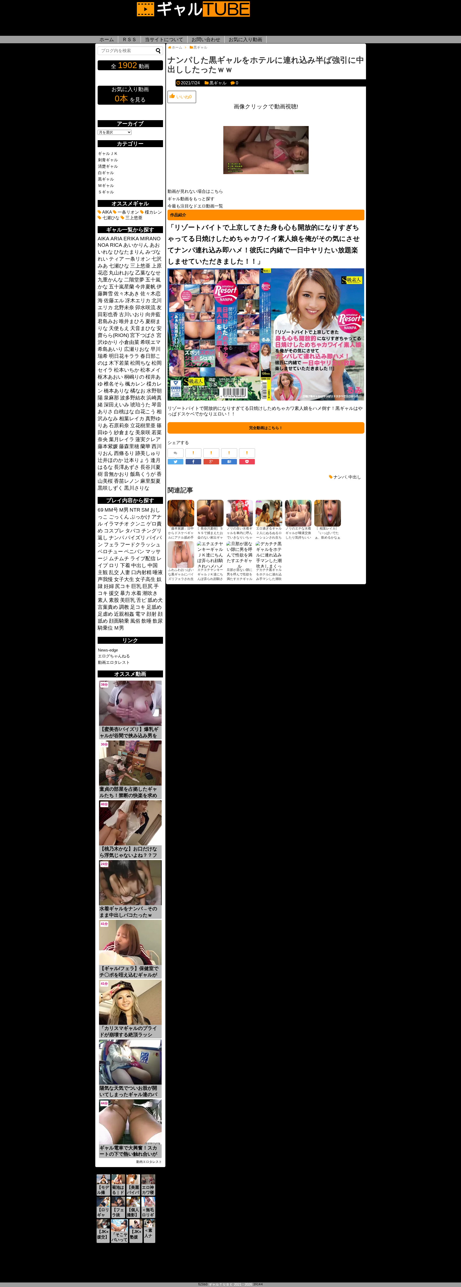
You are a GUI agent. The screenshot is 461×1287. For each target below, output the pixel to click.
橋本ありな (116, 391)
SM (145, 510)
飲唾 (146, 621)
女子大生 (124, 579)
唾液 (158, 572)
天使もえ (119, 328)
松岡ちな (140, 363)
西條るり (124, 453)
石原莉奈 (119, 425)
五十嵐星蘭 (121, 286)
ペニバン (134, 551)
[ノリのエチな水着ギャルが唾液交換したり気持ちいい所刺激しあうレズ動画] (298, 513)
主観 (103, 572)
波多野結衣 (132, 398)
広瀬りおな (136, 349)
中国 (153, 565)
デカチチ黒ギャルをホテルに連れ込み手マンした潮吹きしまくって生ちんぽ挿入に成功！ (269, 579)
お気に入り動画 (245, 39)
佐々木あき (126, 293)
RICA (116, 245)
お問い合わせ (206, 39)
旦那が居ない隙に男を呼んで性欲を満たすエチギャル (239, 574)
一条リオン (128, 212)
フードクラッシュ (140, 544)
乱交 (114, 572)
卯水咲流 (145, 307)
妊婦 (109, 586)
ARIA (116, 238)
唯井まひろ (131, 321)
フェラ (111, 544)
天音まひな (143, 328)
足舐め (154, 607)
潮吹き (150, 593)
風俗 (135, 621)
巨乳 (136, 586)
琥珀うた (140, 404)
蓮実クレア (148, 439)
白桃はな (124, 411)
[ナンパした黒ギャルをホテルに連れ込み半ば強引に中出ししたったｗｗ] (229, 462)
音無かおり (116, 474)
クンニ (137, 524)
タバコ (132, 530)
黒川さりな (136, 488)
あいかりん (136, 245)
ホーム (107, 39)
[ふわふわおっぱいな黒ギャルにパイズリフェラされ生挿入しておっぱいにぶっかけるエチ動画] (181, 554)
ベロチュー (110, 551)
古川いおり (131, 314)
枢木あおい (110, 377)
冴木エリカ (137, 300)
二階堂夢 (134, 279)
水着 (136, 593)
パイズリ (135, 537)
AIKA (106, 212)
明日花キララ (124, 356)
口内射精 (141, 572)
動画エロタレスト (114, 662)
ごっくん (119, 517)
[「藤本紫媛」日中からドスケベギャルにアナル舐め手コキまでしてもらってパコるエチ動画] (181, 513)
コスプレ (114, 530)
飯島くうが (143, 474)
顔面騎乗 (119, 621)
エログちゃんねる (114, 656)
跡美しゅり (148, 453)
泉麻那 (111, 398)
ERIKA (131, 238)
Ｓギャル (106, 192)
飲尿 (158, 621)
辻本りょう (136, 460)
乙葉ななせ (148, 273)
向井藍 (153, 314)
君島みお (108, 321)
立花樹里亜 (143, 425)
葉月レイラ (121, 439)
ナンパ (339, 477)
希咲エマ (150, 342)
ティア (116, 259)
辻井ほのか (110, 460)
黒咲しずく (110, 488)
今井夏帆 (145, 286)
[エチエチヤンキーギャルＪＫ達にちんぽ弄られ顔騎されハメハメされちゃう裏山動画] (210, 554)
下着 (125, 565)
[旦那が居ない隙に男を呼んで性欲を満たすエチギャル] (239, 554)
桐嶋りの (134, 377)
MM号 (111, 510)
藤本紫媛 (108, 446)
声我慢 (105, 579)
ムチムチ (119, 558)
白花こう (145, 411)
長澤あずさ (126, 467)
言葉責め (108, 607)
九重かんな (110, 279)
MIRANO (150, 238)
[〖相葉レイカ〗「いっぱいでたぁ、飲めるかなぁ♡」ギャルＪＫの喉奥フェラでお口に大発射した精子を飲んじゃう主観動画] (327, 513)
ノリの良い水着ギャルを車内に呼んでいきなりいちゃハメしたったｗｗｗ (239, 537)
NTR (135, 510)
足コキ (137, 607)
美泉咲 (142, 432)
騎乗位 (105, 628)
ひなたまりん (129, 252)
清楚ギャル (108, 166)
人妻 (125, 572)
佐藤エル (114, 300)
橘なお (137, 391)
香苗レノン (126, 481)
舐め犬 (155, 600)
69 (101, 510)
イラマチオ (116, 524)
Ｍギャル (106, 185)
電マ (140, 614)
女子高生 (145, 579)
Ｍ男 (119, 628)
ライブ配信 (143, 558)
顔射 (151, 614)
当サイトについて (164, 39)
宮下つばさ (142, 335)
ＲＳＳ (129, 39)
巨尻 (147, 586)
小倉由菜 (129, 342)
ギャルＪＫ (108, 153)
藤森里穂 (129, 446)
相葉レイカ (131, 418)
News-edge (108, 650)
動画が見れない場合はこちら (195, 191)
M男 (124, 510)
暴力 (125, 593)
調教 (124, 607)
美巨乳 (127, 600)
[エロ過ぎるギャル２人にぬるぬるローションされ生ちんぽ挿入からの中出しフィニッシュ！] (269, 513)
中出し (354, 477)
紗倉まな (124, 432)
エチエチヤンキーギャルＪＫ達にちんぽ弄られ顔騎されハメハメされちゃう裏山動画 (210, 579)
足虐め (105, 614)
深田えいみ (116, 404)
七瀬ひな (110, 217)
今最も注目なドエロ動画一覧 (195, 206)
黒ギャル (217, 83)
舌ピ (141, 600)
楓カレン (135, 384)
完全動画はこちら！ (266, 428)
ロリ (114, 565)
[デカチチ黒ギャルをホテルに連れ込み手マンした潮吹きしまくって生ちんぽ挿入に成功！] (269, 554)
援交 (114, 593)
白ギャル (106, 172)
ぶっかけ (140, 517)
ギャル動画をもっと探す (191, 199)
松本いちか (126, 370)
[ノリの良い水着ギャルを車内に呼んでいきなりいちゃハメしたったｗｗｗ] (239, 513)
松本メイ (150, 370)
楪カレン (153, 212)
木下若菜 (119, 363)
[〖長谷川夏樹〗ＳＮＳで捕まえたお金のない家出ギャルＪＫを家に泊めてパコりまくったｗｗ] (210, 513)
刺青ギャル (108, 160)
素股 (114, 600)
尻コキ (122, 586)
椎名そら (114, 384)
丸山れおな (121, 273)
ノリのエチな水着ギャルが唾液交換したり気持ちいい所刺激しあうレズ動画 (298, 537)
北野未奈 (124, 307)
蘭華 (145, 446)
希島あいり (110, 349)
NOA (103, 245)
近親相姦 (124, 614)
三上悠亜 (133, 217)
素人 (103, 600)
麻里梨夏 (150, 481)
